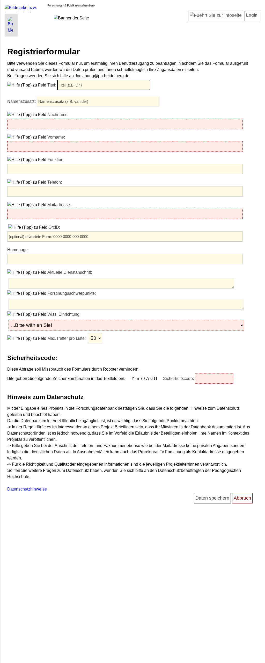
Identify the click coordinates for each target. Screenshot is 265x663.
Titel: (52, 85)
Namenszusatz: (22, 101)
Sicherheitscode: (179, 378)
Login (251, 15)
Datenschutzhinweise (27, 489)
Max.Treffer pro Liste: (67, 338)
